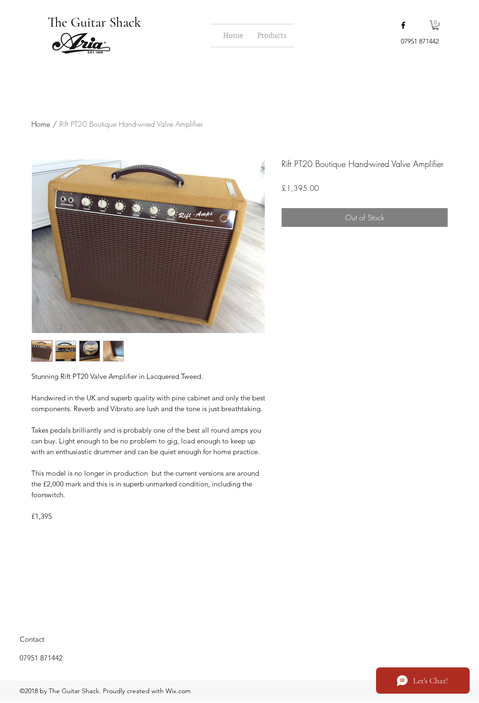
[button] (435, 25)
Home (40, 124)
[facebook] (403, 25)
